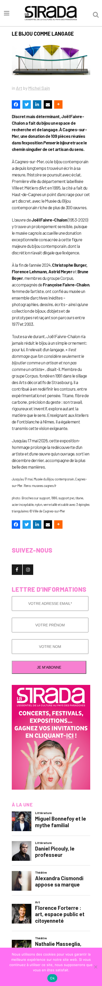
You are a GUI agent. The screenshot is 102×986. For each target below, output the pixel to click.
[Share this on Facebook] (16, 104)
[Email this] (48, 104)
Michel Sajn (39, 88)
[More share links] (58, 104)
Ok (52, 978)
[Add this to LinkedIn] (37, 104)
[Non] (95, 966)
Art (19, 88)
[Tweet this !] (26, 104)
